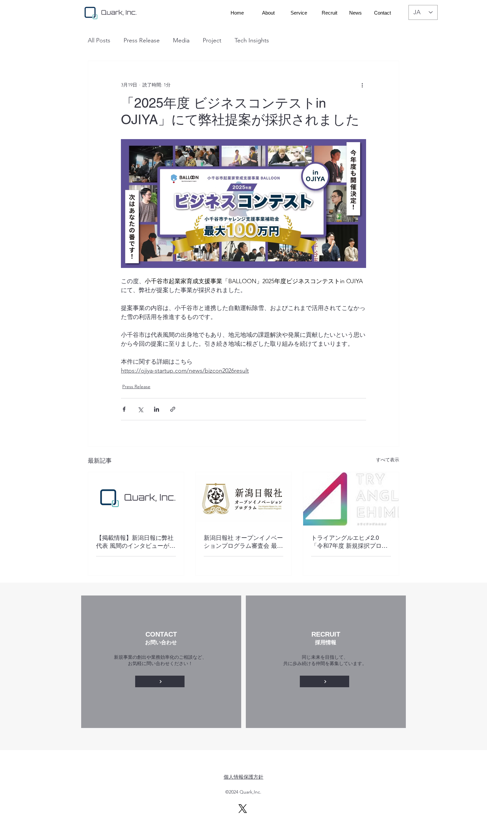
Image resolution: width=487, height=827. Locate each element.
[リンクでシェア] (173, 409)
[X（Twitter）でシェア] (140, 409)
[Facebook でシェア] (124, 409)
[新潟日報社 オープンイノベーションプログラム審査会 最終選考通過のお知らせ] (244, 499)
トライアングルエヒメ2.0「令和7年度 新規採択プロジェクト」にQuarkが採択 (349, 542)
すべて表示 (387, 460)
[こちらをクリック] (324, 681)
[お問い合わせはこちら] (160, 681)
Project (212, 40)
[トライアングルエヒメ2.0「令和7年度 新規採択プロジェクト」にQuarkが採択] (351, 499)
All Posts (99, 40)
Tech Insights (252, 40)
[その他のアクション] (362, 85)
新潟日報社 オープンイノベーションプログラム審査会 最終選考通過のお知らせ (243, 542)
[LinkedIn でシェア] (156, 409)
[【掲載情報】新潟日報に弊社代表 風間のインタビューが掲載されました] (136, 499)
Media (181, 40)
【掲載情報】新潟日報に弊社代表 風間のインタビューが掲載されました (135, 542)
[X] (243, 808)
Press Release (142, 40)
